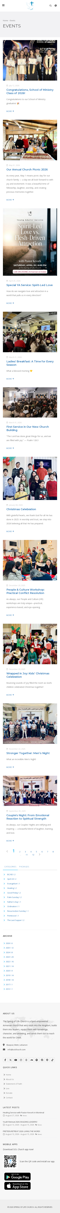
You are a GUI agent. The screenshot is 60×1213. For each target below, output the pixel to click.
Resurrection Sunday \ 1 (18, 911)
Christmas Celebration (21, 509)
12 (33, 854)
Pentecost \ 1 (13, 915)
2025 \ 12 (10, 947)
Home (5, 20)
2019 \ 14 (10, 975)
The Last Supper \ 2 (15, 920)
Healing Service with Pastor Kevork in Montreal (23, 1112)
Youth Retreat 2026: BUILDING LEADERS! (20, 1122)
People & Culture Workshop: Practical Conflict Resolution (25, 591)
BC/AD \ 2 (11, 874)
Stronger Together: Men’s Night (28, 753)
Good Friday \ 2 (14, 892)
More (9, 111)
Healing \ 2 (12, 888)
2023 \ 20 (10, 957)
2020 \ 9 (9, 970)
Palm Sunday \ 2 (14, 897)
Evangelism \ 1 (13, 883)
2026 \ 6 (9, 943)
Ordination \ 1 (13, 906)
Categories (10, 866)
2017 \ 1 (9, 984)
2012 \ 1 (9, 989)
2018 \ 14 (10, 980)
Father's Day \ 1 (14, 902)
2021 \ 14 (10, 966)
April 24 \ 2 (11, 879)
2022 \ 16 (10, 961)
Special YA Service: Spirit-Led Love (29, 285)
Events (12, 20)
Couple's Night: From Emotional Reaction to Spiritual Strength (27, 817)
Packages (24, 866)
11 (27, 854)
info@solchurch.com (16, 1049)
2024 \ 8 (9, 952)
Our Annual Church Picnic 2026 (27, 169)
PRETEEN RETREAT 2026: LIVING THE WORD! (21, 1131)
